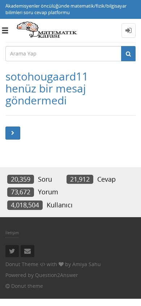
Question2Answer (56, 275)
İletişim (12, 232)
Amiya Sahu (86, 264)
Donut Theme (21, 264)
